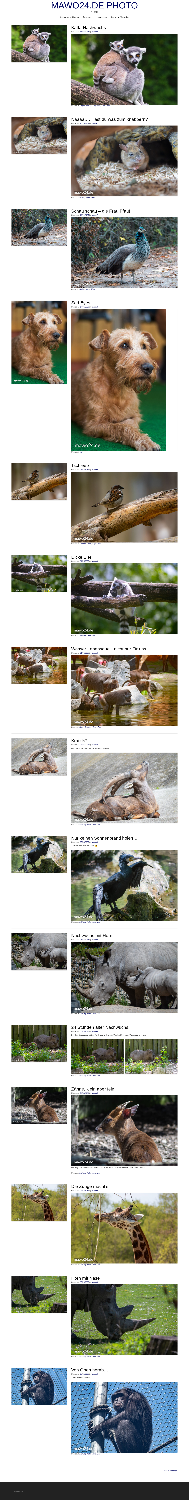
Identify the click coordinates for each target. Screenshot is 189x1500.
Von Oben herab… (89, 1369)
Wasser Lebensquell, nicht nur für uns (108, 648)
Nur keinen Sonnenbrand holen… (104, 838)
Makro (81, 198)
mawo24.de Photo (94, 5)
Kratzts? (79, 740)
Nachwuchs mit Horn (91, 935)
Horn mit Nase (85, 1278)
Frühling (82, 825)
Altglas (82, 106)
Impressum (102, 17)
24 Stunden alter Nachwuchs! (100, 1027)
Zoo (108, 106)
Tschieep (80, 465)
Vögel (94, 544)
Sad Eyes (80, 302)
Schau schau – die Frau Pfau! (100, 211)
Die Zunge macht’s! (90, 1186)
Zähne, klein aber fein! (93, 1088)
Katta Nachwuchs (88, 27)
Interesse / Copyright (120, 17)
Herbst (82, 289)
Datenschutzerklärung (69, 17)
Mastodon (18, 1491)
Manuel (95, 32)
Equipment (88, 17)
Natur (88, 198)
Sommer (82, 544)
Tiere (104, 106)
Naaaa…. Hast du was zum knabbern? (109, 119)
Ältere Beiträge (170, 1471)
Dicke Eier (81, 557)
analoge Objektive (93, 106)
